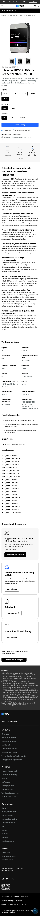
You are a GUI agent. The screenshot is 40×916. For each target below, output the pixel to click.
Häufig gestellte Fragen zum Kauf (12, 760)
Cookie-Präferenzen (25, 905)
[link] (6, 130)
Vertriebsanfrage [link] (20, 125)
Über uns (4, 808)
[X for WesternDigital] (12, 878)
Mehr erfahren (33, 2)
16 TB (24, 94)
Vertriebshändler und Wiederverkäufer (13, 756)
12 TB (5, 94)
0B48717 (17, 483)
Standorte (4, 837)
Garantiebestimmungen (9, 749)
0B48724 (16, 510)
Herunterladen (12, 613)
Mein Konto (5, 734)
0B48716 (17, 477)
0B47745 (15, 480)
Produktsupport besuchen (15, 555)
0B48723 (16, 501)
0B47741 (15, 456)
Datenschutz (5, 896)
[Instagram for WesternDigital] (2, 879)
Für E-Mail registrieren (8, 738)
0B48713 (16, 495)
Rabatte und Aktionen (8, 741)
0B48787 (20, 513)
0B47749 (15, 504)
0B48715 (17, 459)
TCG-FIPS (22, 118)
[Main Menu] (2, 6)
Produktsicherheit (7, 860)
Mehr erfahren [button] (27, 137)
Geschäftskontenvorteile (9, 771)
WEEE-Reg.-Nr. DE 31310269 (9, 905)
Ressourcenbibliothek (8, 856)
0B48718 (17, 498)
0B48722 (16, 486)
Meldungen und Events (8, 812)
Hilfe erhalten (5, 852)
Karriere (4, 830)
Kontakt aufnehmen (8, 841)
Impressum (19, 900)
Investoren (4, 834)
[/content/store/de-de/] (20, 6)
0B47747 (15, 492)
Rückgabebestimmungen (9, 752)
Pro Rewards (5, 782)
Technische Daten (7, 10)
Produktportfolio (6, 745)
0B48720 (16, 462)
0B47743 (15, 468)
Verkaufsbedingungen (7, 900)
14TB (14, 94)
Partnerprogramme (7, 786)
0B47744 (16, 471)
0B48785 (16, 489)
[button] (12, 61)
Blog (2, 826)
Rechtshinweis (15, 896)
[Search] (38, 6)
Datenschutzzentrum (8, 823)
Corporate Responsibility (9, 819)
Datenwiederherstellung (9, 775)
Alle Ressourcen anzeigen (14, 660)
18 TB (33, 94)
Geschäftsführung (7, 815)
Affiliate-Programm (7, 789)
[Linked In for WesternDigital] (7, 879)
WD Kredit (4, 778)
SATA (13, 108)
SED (12, 118)
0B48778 (16, 465)
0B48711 (16, 474)
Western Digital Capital (8, 797)
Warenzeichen (25, 896)
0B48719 (17, 507)
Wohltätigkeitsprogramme (10, 793)
